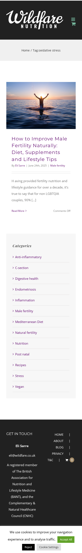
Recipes (20, 365)
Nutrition (21, 343)
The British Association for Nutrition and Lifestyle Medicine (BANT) (22, 484)
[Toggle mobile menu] (73, 19)
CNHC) (28, 516)
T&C (50, 460)
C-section (21, 268)
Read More (18, 211)
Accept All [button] (66, 539)
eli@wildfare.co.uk (22, 455)
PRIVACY (57, 454)
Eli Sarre (20, 165)
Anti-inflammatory (28, 257)
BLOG (59, 447)
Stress (19, 376)
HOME (59, 434)
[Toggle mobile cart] (73, 24)
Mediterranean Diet (29, 322)
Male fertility (57, 165)
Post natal (22, 354)
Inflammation (25, 300)
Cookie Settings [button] (48, 547)
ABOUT (58, 441)
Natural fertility (26, 332)
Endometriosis (25, 289)
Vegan (19, 386)
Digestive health (26, 278)
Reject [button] (28, 547)
